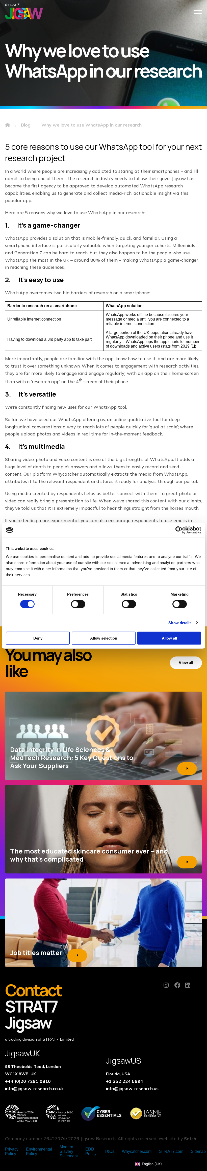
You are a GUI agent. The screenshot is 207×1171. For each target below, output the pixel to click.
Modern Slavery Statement (69, 1151)
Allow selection (103, 638)
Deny (37, 638)
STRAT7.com (171, 1151)
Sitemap (198, 1151)
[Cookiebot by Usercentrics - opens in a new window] (179, 530)
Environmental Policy (39, 1151)
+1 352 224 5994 (124, 1081)
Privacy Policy (11, 1151)
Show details (179, 623)
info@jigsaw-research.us (132, 1088)
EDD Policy (90, 1151)
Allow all (169, 638)
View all (186, 663)
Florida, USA (118, 1073)
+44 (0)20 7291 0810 (28, 1081)
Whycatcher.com (136, 1151)
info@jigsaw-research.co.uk (34, 1088)
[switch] (78, 604)
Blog (26, 125)
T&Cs (109, 1151)
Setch (190, 1138)
